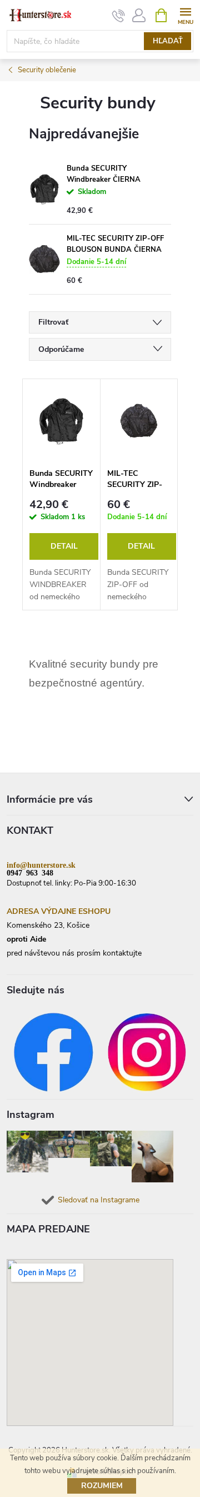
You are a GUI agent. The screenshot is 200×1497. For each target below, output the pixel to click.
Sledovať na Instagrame (98, 1200)
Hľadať (168, 41)
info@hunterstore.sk (41, 864)
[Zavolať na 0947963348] (119, 15)
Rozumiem (102, 1485)
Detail (64, 546)
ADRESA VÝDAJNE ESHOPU (59, 911)
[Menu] (185, 14)
